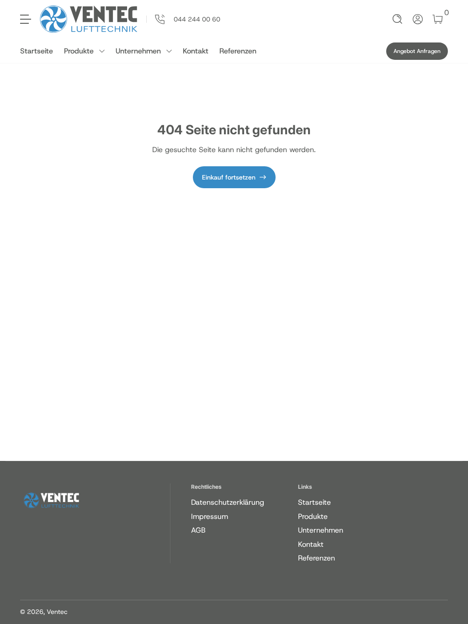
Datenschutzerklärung (227, 502)
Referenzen (237, 51)
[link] (183, 19)
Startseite (36, 51)
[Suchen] (398, 19)
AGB (198, 530)
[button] (398, 19)
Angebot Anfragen (417, 51)
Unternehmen (138, 51)
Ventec (57, 612)
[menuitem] (243, 502)
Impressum (209, 516)
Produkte (79, 51)
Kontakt (195, 51)
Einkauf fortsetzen (228, 177)
